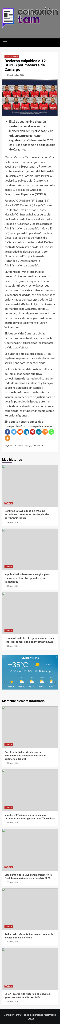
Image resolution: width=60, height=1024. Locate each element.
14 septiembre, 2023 (15, 75)
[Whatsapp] (51, 432)
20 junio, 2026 (12, 1001)
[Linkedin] (26, 432)
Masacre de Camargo (20, 445)
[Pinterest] (32, 432)
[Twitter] (14, 432)
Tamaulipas (37, 445)
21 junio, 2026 (12, 942)
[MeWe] (39, 432)
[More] (7, 438)
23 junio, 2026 (12, 586)
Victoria (14, 57)
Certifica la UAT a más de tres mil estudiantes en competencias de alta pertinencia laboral (26, 514)
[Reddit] (20, 432)
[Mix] (45, 432)
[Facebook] (7, 432)
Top (7, 57)
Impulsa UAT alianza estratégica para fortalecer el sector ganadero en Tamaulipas (27, 578)
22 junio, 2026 (12, 646)
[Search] (54, 42)
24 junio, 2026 (12, 522)
